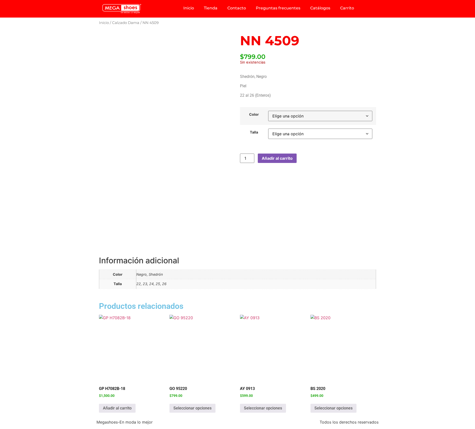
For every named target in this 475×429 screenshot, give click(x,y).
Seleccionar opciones (192, 408)
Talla (254, 132)
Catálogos (320, 8)
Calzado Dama (125, 23)
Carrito (347, 8)
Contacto (236, 8)
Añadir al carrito (277, 158)
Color (254, 114)
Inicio (188, 8)
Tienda (210, 8)
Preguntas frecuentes (278, 8)
